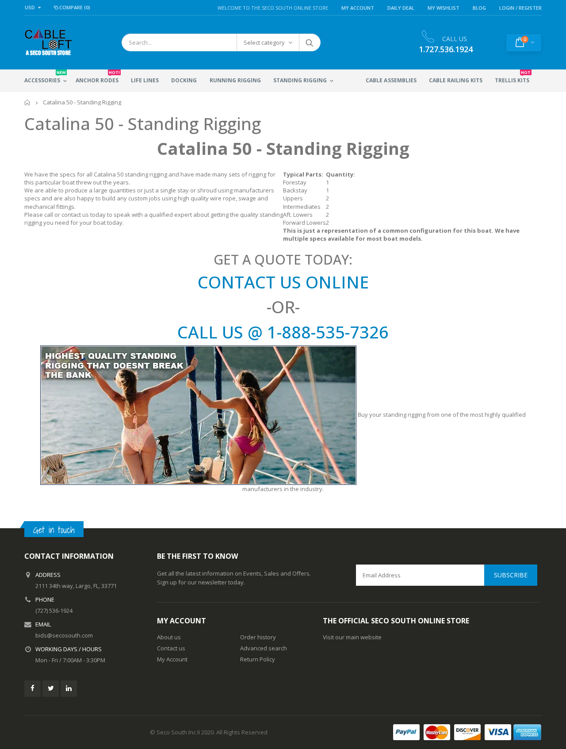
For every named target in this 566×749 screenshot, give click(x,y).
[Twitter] (50, 688)
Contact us (171, 648)
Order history (258, 637)
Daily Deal (400, 7)
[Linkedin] (69, 688)
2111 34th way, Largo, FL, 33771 (76, 586)
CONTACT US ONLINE (283, 281)
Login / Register (520, 7)
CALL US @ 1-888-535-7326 (283, 331)
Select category (264, 42)
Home (27, 102)
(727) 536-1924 (54, 611)
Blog (479, 7)
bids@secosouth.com (64, 635)
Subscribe (511, 575)
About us (169, 637)
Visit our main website (352, 637)
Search (309, 42)
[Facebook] (32, 688)
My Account (357, 7)
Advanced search (263, 648)
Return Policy (257, 659)
